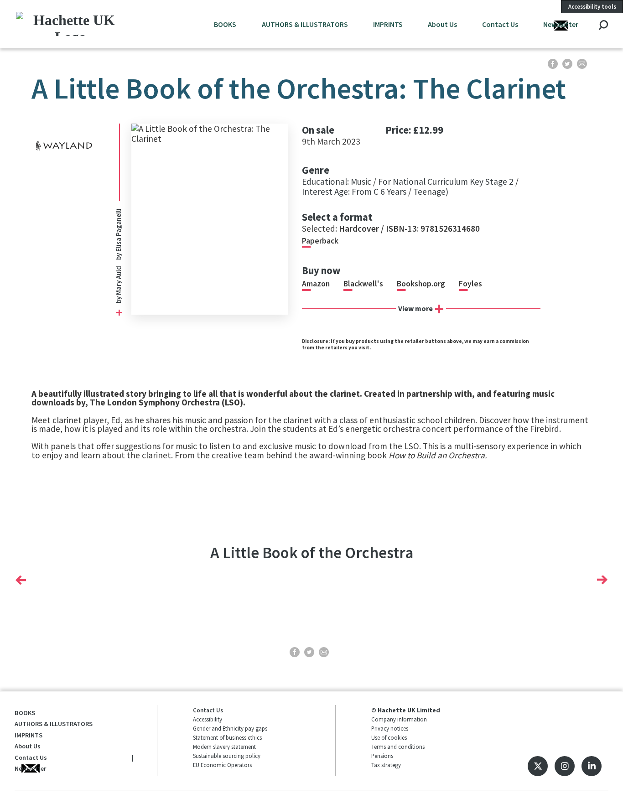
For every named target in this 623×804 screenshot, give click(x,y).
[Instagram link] (565, 766)
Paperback (320, 241)
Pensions (382, 755)
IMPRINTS (388, 24)
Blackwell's (363, 284)
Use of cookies (389, 737)
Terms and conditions (398, 746)
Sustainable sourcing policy (226, 755)
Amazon (316, 284)
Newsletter (560, 24)
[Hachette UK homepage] (70, 24)
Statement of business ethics (227, 737)
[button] (20, 580)
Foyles (470, 284)
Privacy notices (389, 728)
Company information (399, 719)
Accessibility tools (592, 6)
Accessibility (207, 719)
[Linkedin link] (591, 766)
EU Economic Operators (222, 764)
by (118, 299)
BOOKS (225, 24)
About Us (442, 24)
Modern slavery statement (224, 746)
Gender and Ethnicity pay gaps (230, 728)
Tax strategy (386, 764)
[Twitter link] (538, 766)
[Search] (603, 26)
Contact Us (500, 24)
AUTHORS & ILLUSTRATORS (305, 24)
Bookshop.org (421, 284)
